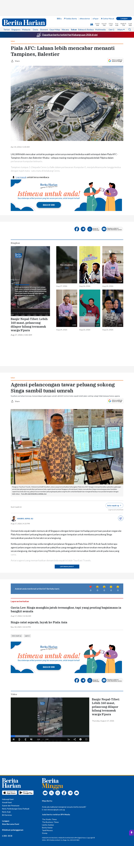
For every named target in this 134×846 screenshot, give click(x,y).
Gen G (111, 29)
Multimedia (100, 29)
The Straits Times (49, 819)
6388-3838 (7, 835)
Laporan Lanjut (67, 566)
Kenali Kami (7, 802)
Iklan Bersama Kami (10, 824)
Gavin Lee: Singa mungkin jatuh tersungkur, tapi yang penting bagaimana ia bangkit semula (66, 609)
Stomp (44, 833)
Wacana (65, 29)
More (120, 29)
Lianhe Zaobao (48, 825)
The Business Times (50, 822)
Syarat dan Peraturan (10, 805)
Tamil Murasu (47, 830)
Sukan (74, 29)
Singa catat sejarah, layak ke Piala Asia (39, 622)
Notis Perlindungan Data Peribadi (15, 809)
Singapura (15, 29)
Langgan (124, 18)
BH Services (7, 815)
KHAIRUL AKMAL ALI (25, 519)
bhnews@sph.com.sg (56, 809)
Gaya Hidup (54, 29)
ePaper (96, 18)
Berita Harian (47, 827)
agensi (27, 636)
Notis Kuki (6, 812)
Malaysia (26, 29)
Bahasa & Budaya (86, 29)
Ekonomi (44, 29)
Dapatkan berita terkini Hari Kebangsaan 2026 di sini (69, 34)
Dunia (35, 29)
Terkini (6, 29)
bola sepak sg (16, 636)
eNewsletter (85, 18)
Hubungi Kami (7, 799)
